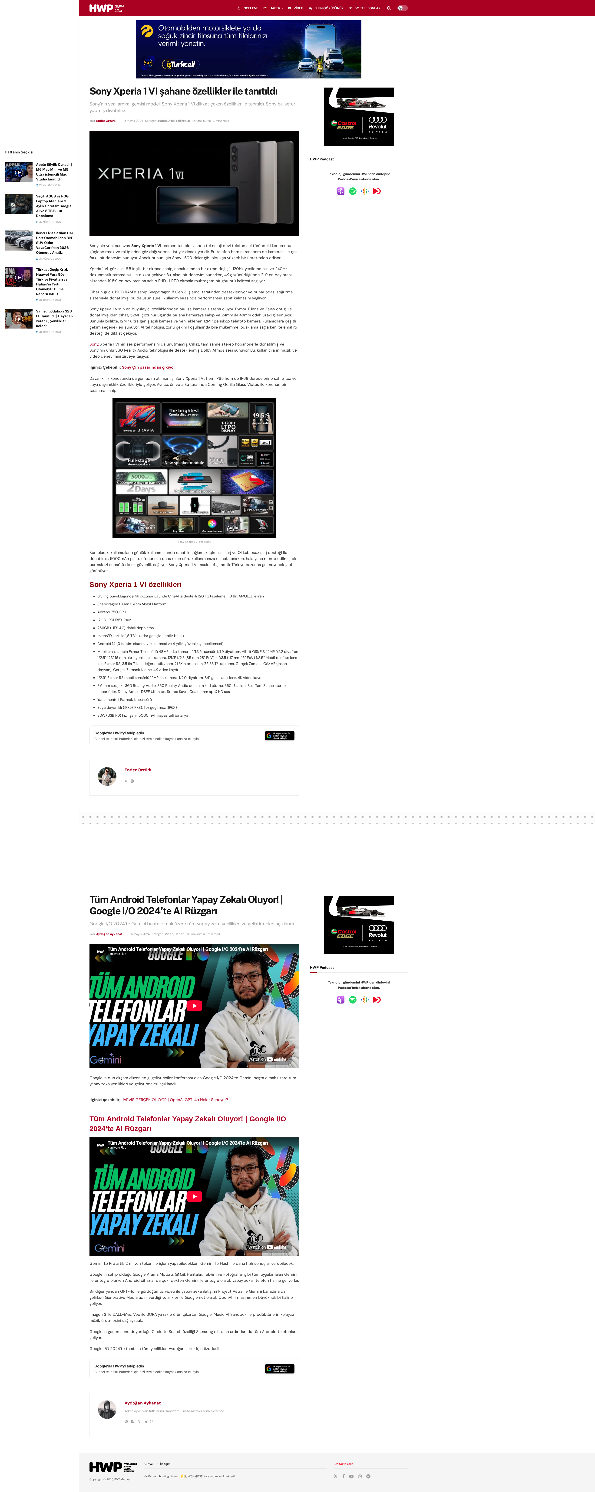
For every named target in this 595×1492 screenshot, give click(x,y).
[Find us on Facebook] (343, 1476)
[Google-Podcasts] (365, 191)
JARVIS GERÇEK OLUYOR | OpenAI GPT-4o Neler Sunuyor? (175, 1099)
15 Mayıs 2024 (133, 121)
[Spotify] (353, 191)
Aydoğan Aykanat (109, 934)
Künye (148, 1464)
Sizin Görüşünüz (329, 8)
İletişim (165, 1464)
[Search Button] (389, 8)
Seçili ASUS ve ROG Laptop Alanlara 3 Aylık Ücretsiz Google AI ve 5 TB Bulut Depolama (54, 206)
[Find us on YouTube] (351, 1476)
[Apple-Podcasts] (341, 191)
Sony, (94, 344)
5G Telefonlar (367, 8)
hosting (164, 1476)
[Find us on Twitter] (336, 1476)
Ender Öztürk (106, 121)
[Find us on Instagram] (360, 1476)
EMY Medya (122, 1479)
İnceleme (250, 8)
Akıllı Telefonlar (179, 121)
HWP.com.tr (151, 1476)
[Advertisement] (39, 74)
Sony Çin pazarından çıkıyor (148, 367)
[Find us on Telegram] (368, 1476)
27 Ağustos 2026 (49, 185)
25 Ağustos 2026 (49, 222)
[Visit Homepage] (106, 8)
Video (299, 8)
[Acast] (377, 191)
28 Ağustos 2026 (49, 258)
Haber (275, 8)
